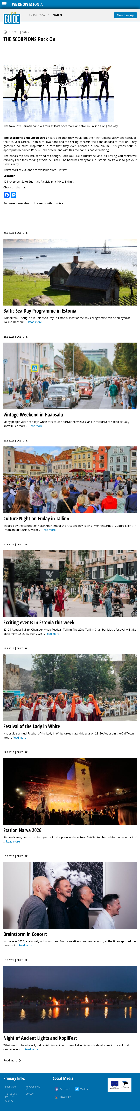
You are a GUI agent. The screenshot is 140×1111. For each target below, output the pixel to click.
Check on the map (14, 187)
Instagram (65, 1096)
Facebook (65, 1089)
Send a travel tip (39, 14)
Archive (57, 14)
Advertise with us (33, 1088)
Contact (30, 1093)
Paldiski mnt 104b (52, 181)
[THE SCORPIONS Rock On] (70, 84)
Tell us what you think (11, 1095)
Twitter (84, 1089)
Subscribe (10, 1086)
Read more (10, 1060)
